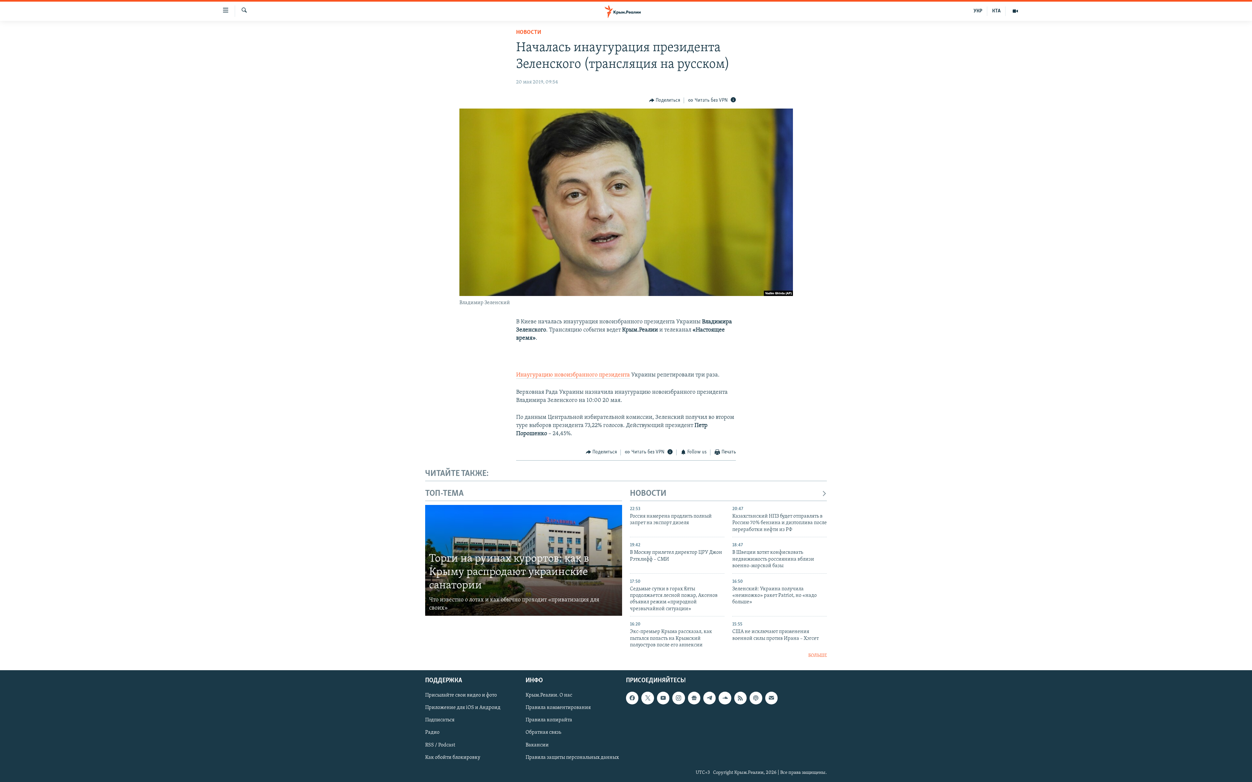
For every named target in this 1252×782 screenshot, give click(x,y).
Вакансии (537, 745)
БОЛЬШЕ (817, 655)
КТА (996, 11)
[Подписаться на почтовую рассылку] (771, 698)
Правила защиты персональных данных (572, 757)
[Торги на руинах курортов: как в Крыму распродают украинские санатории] (523, 560)
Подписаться (440, 720)
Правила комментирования (558, 707)
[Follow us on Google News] (694, 698)
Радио (432, 732)
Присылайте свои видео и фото (461, 695)
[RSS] (740, 698)
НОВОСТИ (648, 493)
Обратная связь (543, 732)
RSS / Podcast (440, 745)
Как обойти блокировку (452, 757)
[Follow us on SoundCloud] (725, 698)
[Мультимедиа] (1015, 11)
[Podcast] (756, 698)
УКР (978, 11)
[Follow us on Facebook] (632, 698)
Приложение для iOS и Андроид (462, 707)
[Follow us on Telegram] (709, 698)
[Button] (664, 100)
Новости (528, 33)
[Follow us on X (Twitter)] (647, 698)
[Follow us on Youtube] (663, 698)
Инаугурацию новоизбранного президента (573, 375)
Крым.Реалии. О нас (549, 695)
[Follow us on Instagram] (678, 698)
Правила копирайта (549, 720)
